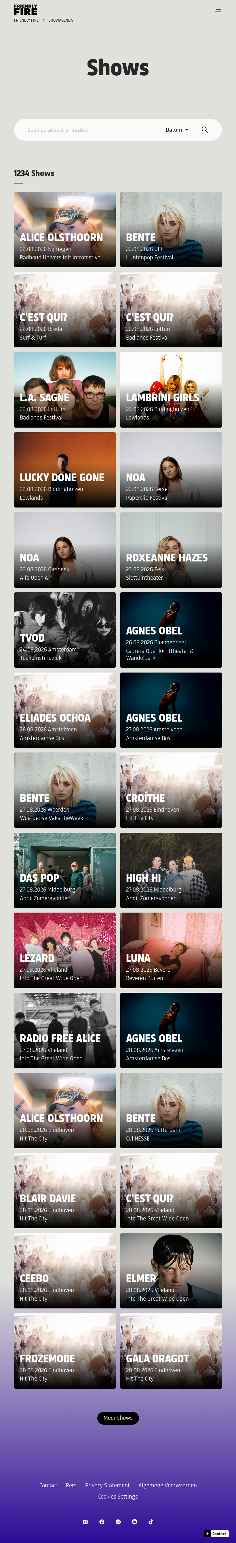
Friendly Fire (27, 20)
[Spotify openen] (118, 1522)
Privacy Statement (107, 1486)
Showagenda (61, 20)
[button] (218, 11)
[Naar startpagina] (25, 9)
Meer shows (118, 1418)
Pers (71, 1486)
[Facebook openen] (102, 1522)
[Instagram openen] (85, 1522)
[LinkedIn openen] (134, 1522)
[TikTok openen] (151, 1522)
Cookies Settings (118, 1497)
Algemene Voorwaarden (167, 1486)
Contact (48, 1486)
